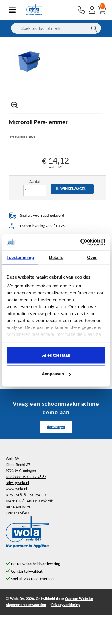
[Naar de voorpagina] (34, 14)
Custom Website (79, 599)
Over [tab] (92, 257)
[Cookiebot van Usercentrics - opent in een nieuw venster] (80, 242)
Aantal (34, 182)
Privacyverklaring (65, 605)
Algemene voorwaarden (26, 605)
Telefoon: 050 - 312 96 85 (26, 477)
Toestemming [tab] (20, 257)
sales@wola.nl (17, 483)
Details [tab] (56, 257)
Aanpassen (53, 373)
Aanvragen (56, 427)
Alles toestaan (56, 354)
